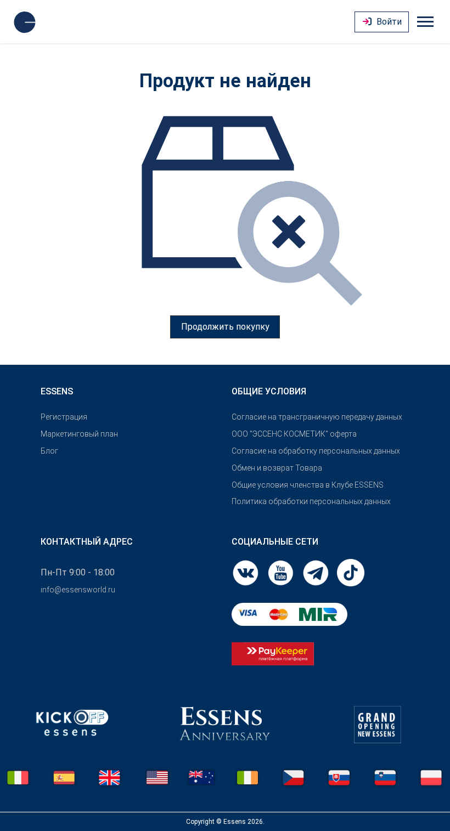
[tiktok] (350, 572)
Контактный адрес (87, 541)
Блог (49, 450)
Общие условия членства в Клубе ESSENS (308, 484)
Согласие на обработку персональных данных (316, 450)
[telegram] (316, 572)
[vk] (246, 572)
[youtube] (281, 572)
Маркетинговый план (79, 433)
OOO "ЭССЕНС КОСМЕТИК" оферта (294, 433)
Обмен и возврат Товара (277, 467)
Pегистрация (64, 416)
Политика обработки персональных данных (311, 501)
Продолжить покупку (225, 326)
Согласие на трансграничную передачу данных (317, 416)
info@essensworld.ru (78, 589)
